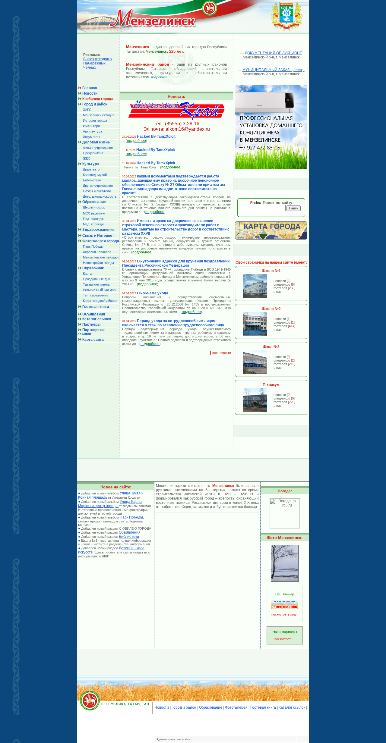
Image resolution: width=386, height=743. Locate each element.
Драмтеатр (91, 169)
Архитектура (92, 131)
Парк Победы (93, 246)
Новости (161, 707)
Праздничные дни (96, 279)
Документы (91, 137)
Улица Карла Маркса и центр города (110, 504)
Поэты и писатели (97, 191)
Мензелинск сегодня (98, 115)
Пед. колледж (93, 219)
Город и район (184, 707)
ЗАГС (87, 109)
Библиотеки (92, 180)
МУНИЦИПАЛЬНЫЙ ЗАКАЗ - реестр (273, 70)
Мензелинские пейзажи (101, 257)
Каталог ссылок (292, 707)
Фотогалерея (236, 707)
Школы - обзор (94, 207)
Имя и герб (91, 126)
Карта (87, 273)
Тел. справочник (95, 295)
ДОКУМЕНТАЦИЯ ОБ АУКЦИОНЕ (273, 53)
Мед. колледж (93, 224)
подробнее (159, 77)
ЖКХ (86, 158)
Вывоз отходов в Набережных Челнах (97, 63)
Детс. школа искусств (99, 196)
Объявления (130, 532)
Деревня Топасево (97, 252)
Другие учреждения (98, 185)
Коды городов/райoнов (100, 301)
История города (95, 120)
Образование (210, 707)
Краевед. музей (95, 175)
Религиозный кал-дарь (100, 290)
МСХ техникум (94, 213)
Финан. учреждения (98, 147)
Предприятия (93, 153)
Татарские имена (96, 284)
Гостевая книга (263, 707)
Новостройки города (98, 263)
